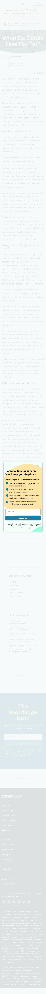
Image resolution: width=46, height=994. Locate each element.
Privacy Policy (35, 526)
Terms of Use (24, 526)
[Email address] (23, 512)
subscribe (23, 518)
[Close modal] (37, 466)
